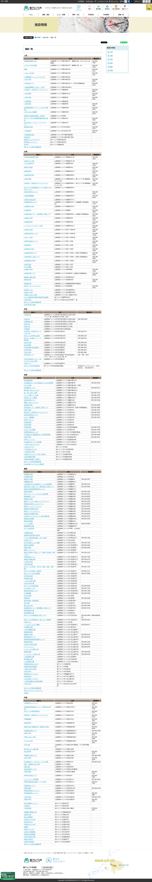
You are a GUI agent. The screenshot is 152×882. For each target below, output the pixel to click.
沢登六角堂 (27, 671)
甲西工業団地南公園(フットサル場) (35, 782)
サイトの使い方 (78, 853)
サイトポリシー (48, 853)
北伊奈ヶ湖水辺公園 (30, 644)
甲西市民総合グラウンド (32, 790)
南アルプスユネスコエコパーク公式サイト (78, 7)
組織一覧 (121, 15)
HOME (38, 37)
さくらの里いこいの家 (31, 395)
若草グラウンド (29, 420)
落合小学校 (27, 758)
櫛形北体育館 (28, 521)
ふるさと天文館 (29, 73)
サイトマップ (37, 853)
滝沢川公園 (27, 595)
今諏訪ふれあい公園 (30, 295)
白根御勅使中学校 (29, 260)
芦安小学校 (27, 352)
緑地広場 (27, 137)
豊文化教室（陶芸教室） (32, 600)
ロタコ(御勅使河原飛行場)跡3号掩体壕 (36, 297)
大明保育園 (27, 808)
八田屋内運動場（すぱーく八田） (34, 87)
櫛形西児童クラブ (29, 637)
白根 (111, 55)
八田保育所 (27, 104)
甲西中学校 (27, 799)
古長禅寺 (27, 806)
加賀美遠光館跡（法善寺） (32, 459)
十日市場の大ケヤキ (30, 449)
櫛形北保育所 (28, 491)
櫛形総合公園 (28, 499)
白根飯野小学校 (29, 206)
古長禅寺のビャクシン (31, 703)
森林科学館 (27, 652)
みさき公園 (27, 385)
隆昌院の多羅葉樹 (29, 834)
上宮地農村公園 (29, 656)
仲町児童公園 (28, 564)
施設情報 (45, 37)
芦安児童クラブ (29, 355)
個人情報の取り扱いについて (63, 853)
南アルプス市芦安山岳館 (32, 336)
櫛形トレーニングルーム (32, 511)
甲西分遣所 (27, 788)
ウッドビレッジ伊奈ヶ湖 (32, 654)
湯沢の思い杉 (28, 822)
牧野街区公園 (28, 578)
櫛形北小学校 (28, 479)
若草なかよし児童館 (30, 397)
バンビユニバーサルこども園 (33, 226)
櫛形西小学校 (28, 634)
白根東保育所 (28, 222)
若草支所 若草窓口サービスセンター (36, 412)
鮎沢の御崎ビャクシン (31, 803)
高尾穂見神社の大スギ (31, 664)
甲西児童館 (27, 771)
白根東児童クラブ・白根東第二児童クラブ (37, 214)
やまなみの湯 (28, 741)
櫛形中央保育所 (29, 545)
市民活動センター (29, 557)
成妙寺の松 (27, 814)
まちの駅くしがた (29, 588)
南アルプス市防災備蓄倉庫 (32, 147)
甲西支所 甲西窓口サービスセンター (36, 715)
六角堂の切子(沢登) (30, 669)
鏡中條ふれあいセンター (32, 390)
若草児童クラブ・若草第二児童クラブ (36, 407)
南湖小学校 (27, 733)
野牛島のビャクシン (30, 142)
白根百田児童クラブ (30, 253)
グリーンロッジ (29, 647)
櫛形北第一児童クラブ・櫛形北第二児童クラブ (39, 486)
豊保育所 (27, 598)
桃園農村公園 (28, 481)
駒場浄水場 (27, 279)
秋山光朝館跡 (28, 817)
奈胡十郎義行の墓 (29, 837)
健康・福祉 (45, 15)
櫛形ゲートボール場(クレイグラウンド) (36, 501)
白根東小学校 (28, 218)
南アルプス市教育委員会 (32, 711)
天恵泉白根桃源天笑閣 (31, 157)
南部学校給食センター (31, 432)
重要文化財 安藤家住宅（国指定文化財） (37, 727)
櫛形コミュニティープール (32, 506)
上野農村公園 (28, 627)
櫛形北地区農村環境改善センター (34, 489)
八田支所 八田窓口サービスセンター (36, 89)
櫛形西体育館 (28, 632)
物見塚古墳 (27, 676)
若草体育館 (27, 422)
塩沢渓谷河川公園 (29, 304)
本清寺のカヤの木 (29, 819)
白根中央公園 (28, 229)
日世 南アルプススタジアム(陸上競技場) (36, 516)
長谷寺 (26, 144)
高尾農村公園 (28, 474)
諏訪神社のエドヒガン (31, 674)
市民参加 (91, 15)
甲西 (111, 70)
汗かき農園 (27, 267)
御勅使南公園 (28, 127)
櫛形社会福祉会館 (29, 559)
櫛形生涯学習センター (31, 591)
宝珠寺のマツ (28, 540)
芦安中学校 (27, 350)
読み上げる (114, 1)
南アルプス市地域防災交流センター (35, 615)
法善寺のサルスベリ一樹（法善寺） (35, 454)
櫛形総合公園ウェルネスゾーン (34, 504)
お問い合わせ (28, 853)
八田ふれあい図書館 (30, 112)
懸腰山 (26, 827)
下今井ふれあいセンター (32, 444)
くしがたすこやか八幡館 (32, 624)
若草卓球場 (27, 425)
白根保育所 (27, 210)
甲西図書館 (27, 719)
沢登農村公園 (28, 477)
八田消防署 (27, 131)
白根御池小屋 (28, 321)
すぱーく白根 (28, 237)
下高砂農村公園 (29, 134)
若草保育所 (27, 427)
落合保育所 (27, 751)
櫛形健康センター (29, 496)
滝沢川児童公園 (29, 583)
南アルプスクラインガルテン (33, 690)
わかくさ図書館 (29, 417)
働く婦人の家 (28, 605)
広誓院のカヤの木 (29, 824)
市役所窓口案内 (47, 867)
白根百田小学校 (29, 249)
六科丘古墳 (27, 300)
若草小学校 (27, 410)
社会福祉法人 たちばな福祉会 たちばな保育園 (38, 383)
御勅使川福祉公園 (29, 277)
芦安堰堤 (27, 329)
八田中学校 (27, 97)
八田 (111, 52)
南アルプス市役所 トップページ (32, 8)
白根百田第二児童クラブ (32, 257)
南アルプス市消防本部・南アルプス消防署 (37, 619)
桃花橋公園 (27, 283)
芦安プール (27, 363)
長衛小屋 (27, 324)
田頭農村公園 (28, 659)
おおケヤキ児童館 (29, 429)
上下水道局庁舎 (29, 163)
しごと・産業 (61, 15)
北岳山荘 (27, 319)
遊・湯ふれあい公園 (30, 392)
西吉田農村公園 (29, 613)
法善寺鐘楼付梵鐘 (29, 457)
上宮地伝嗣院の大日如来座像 (33, 681)
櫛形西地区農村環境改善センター (34, 639)
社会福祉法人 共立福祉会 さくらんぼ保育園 (38, 484)
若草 (111, 63)
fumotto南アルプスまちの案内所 (34, 464)
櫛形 (111, 67)
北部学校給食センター (31, 241)
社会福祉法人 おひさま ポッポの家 (36, 762)
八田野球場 (27, 101)
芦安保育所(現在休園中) (31, 347)
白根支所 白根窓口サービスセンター (36, 183)
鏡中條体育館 (28, 380)
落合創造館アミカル (30, 769)
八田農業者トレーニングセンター (34, 77)
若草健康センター (29, 388)
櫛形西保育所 (28, 642)
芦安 (111, 59)
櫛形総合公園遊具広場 (31, 513)
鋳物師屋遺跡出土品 (30, 61)
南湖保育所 (27, 723)
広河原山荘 (27, 315)
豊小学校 (27, 603)
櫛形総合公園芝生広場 (31, 509)
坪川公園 (27, 745)
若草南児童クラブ (29, 400)
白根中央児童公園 (29, 199)
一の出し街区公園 (29, 581)
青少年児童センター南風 (32, 542)
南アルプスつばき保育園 (32, 573)
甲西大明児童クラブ (30, 775)
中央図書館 (27, 593)
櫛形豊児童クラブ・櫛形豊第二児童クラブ (37, 608)
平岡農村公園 (28, 533)
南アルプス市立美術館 (31, 586)
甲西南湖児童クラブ (30, 730)
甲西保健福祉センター (31, 793)
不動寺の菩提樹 (29, 841)
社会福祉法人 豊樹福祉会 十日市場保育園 (37, 434)
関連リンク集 (89, 853)
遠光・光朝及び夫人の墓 (32, 764)
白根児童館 (27, 179)
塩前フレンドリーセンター (32, 286)
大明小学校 (27, 797)
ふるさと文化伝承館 (30, 65)
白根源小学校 (28, 269)
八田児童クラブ (29, 83)
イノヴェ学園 (28, 523)
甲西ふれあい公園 (29, 737)
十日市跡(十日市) (29, 452)
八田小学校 (27, 79)
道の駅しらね (28, 290)
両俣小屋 (27, 326)
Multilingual (89, 1)
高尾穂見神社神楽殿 (30, 666)
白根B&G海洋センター (31, 233)
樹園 (25, 69)
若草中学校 (27, 437)
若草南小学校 (28, 405)
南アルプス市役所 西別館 (32, 571)
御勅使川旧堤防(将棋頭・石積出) (34, 116)
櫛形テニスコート (29, 550)
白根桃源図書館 (29, 196)
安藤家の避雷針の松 (30, 812)
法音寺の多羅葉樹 (29, 832)
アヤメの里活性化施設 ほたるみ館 (35, 538)
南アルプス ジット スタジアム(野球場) (36, 494)
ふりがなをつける (102, 1)
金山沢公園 (27, 342)
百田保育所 (27, 245)
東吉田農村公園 (29, 610)
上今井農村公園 (29, 661)
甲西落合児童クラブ (30, 755)
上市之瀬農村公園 (29, 629)
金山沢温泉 (27, 345)
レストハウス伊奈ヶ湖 (31, 649)
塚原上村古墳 (28, 839)
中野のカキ (27, 622)
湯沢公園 (27, 766)
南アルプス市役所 (33, 860)
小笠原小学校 (28, 562)
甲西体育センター (29, 785)
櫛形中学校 (27, 547)
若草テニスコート (29, 439)
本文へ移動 (4, 1)
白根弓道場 (27, 264)
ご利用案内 (80, 1)
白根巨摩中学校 (29, 175)
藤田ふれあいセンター (31, 402)
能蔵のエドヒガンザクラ (32, 139)
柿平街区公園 (28, 576)
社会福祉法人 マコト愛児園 (32, 442)
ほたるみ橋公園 (29, 528)
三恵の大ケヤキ (29, 447)
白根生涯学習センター (31, 192)
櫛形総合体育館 (29, 518)
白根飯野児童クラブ (30, 202)
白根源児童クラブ (29, 273)
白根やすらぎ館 (29, 161)
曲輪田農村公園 (29, 526)
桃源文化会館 (28, 167)
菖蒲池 (26, 693)
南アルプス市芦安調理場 (32, 366)
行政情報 (106, 15)
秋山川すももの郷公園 (31, 749)
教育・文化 (75, 15)
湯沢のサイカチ (29, 829)
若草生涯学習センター (31, 415)
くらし (31, 15)
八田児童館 (27, 93)
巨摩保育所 (27, 171)
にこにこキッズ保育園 (31, 779)
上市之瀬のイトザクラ (31, 679)
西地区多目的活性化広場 (32, 535)
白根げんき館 (28, 292)
